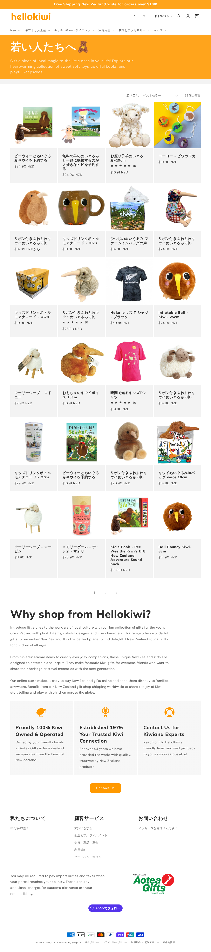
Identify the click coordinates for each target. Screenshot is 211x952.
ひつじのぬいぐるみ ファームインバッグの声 (129, 241)
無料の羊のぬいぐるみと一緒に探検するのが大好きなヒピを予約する (80, 162)
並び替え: (133, 95)
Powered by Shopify (69, 942)
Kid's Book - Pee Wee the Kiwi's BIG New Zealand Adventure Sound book (128, 555)
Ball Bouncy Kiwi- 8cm (175, 549)
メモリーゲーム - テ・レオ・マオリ (81, 549)
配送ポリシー (152, 942)
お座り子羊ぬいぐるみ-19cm (126, 158)
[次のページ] (116, 592)
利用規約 (80, 850)
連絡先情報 (169, 942)
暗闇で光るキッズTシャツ (128, 395)
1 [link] (94, 592)
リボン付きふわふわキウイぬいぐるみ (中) (32, 241)
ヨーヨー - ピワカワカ (177, 156)
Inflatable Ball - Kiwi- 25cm (173, 314)
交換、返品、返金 (86, 842)
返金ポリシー (92, 942)
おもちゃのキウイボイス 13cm (80, 395)
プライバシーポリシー (89, 857)
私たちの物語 (19, 828)
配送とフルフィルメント (91, 835)
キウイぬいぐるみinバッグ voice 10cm (176, 475)
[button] (37, 30)
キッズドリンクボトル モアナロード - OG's (80, 241)
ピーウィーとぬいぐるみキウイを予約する (32, 158)
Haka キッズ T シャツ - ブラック (129, 314)
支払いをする (83, 828)
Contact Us (105, 788)
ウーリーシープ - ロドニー (33, 395)
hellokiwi (51, 942)
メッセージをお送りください (157, 828)
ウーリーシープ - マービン (33, 549)
